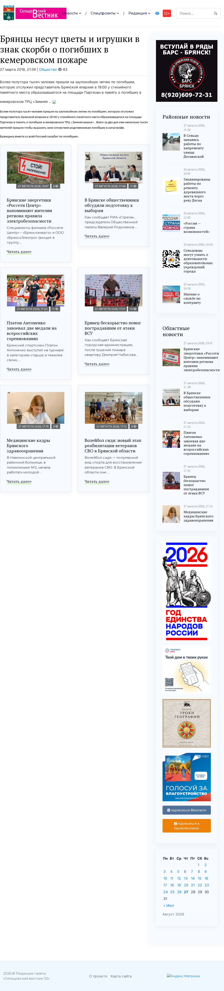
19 (179, 885)
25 (172, 892)
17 (165, 885)
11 (171, 878)
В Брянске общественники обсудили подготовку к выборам (112, 205)
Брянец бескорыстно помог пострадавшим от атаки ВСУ (113, 328)
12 (179, 878)
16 (206, 878)
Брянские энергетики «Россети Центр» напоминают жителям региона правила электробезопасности (29, 210)
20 (186, 885)
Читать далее (19, 251)
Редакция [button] (137, 13)
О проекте (98, 976)
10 (165, 878)
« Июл (168, 905)
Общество (48, 69)
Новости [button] (70, 13)
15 (199, 878)
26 (179, 892)
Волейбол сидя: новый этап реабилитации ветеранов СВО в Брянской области (113, 445)
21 (193, 885)
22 (200, 885)
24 (165, 892)
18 (172, 885)
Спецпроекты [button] (103, 13)
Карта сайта (121, 976)
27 (186, 892)
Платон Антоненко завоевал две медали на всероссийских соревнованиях (32, 330)
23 (207, 885)
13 (186, 878)
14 (193, 878)
